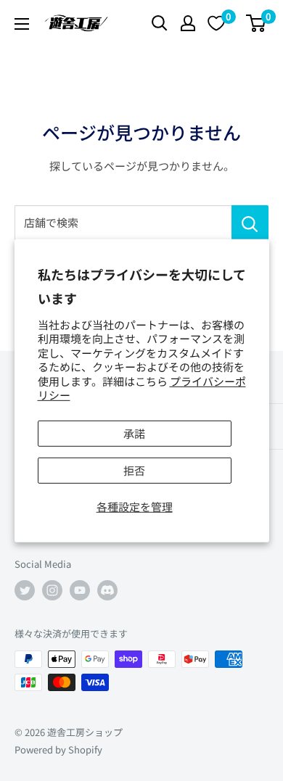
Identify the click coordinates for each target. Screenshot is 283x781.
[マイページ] (188, 23)
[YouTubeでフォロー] (80, 590)
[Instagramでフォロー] (52, 590)
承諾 (134, 433)
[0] (256, 23)
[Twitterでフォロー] (25, 590)
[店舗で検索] (249, 222)
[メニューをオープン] (22, 24)
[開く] (160, 23)
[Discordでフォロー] (107, 590)
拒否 (134, 470)
